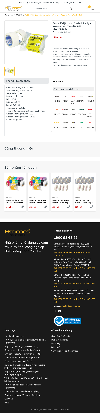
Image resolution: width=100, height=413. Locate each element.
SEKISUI (9, 197)
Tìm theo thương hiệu (14, 336)
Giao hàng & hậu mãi (60, 336)
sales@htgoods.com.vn (71, 2)
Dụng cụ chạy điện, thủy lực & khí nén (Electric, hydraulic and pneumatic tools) (24, 366)
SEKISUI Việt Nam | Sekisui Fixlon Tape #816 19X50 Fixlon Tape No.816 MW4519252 (60, 201)
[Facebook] (55, 311)
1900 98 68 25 (48, 2)
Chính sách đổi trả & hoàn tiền (64, 351)
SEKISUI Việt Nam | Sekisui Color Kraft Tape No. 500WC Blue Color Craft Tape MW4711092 (37, 201)
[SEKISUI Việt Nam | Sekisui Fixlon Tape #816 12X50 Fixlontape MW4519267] (85, 183)
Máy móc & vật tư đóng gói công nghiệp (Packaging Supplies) (22, 373)
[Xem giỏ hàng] (87, 8)
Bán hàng (55, 343)
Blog (6, 402)
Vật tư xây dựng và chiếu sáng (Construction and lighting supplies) (26, 379)
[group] (27, 42)
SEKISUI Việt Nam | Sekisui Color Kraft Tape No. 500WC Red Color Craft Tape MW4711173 (14, 201)
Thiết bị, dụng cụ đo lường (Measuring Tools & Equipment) (25, 341)
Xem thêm (58, 81)
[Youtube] (59, 311)
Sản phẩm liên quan (20, 167)
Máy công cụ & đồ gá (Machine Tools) (21, 346)
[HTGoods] (13, 8)
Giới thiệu (8, 399)
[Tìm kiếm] (71, 8)
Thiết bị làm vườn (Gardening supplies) (21, 391)
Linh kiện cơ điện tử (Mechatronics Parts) (22, 354)
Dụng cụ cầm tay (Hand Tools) (18, 361)
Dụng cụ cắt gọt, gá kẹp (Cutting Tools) (22, 350)
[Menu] (93, 8)
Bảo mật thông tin (59, 340)
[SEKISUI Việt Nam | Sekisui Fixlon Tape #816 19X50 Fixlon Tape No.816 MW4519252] (62, 183)
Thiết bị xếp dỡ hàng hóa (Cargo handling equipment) (22, 386)
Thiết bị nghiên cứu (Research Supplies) (22, 395)
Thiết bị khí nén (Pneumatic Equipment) (22, 357)
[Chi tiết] (22, 206)
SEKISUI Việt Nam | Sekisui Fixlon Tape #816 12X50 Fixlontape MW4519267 (84, 201)
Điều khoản (56, 347)
